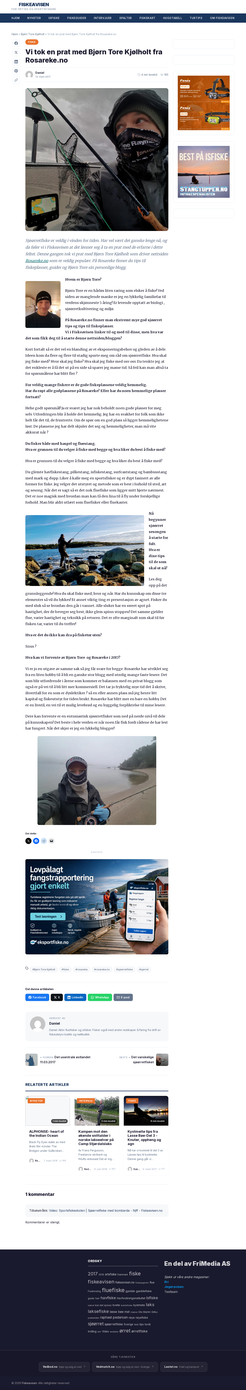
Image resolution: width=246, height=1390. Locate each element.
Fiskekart (147, 18)
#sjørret (144, 969)
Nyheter (34, 18)
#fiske (65, 969)
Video (105, 1331)
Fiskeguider (76, 18)
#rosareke (82, 969)
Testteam (171, 1292)
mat (127, 1312)
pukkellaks (93, 1317)
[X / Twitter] (16, 52)
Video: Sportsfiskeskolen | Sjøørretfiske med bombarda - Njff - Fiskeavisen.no (106, 1210)
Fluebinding (94, 1291)
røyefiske (142, 1317)
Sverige (128, 1324)
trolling (92, 1331)
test (136, 1324)
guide (91, 1298)
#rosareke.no (102, 969)
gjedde (130, 1291)
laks (150, 1304)
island (91, 1305)
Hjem (16, 18)
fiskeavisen (101, 1282)
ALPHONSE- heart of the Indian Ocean (46, 1133)
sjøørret (96, 1323)
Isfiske (54, 18)
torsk (148, 1324)
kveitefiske (126, 1305)
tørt (99, 1331)
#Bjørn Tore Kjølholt (43, 969)
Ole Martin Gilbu (148, 1311)
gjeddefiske (144, 1291)
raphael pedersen (114, 1317)
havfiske (108, 1297)
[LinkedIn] (16, 61)
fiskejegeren (142, 1282)
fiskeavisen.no (125, 1282)
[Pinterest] (16, 71)
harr (97, 1298)
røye (132, 1317)
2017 (93, 1273)
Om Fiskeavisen (222, 18)
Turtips (196, 18)
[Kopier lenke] (16, 80)
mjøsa (133, 1312)
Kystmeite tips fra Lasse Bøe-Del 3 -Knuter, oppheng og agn (144, 1137)
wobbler (114, 1331)
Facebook (39, 997)
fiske (135, 1273)
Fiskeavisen (29, 1383)
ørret (125, 1331)
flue (152, 1282)
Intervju (86, 1100)
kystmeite (139, 1305)
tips (142, 1324)
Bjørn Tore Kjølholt (32, 34)
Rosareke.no (36, 260)
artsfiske (110, 1274)
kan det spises (103, 1305)
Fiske (32, 42)
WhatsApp (102, 997)
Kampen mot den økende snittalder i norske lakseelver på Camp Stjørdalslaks (96, 1137)
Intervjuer (103, 18)
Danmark (122, 1274)
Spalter (125, 18)
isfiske (152, 1297)
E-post (125, 997)
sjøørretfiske (114, 1324)
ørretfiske (139, 1331)
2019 (101, 1274)
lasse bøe (117, 1312)
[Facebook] (16, 43)
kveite (116, 1305)
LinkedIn (77, 997)
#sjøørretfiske (124, 969)
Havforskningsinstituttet (131, 1298)
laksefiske (98, 1311)
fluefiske (113, 1290)
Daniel (39, 72)
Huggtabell (172, 18)
